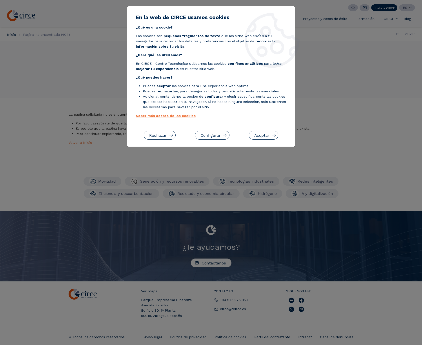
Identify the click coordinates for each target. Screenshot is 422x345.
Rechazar (158, 135)
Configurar (210, 135)
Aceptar (261, 135)
